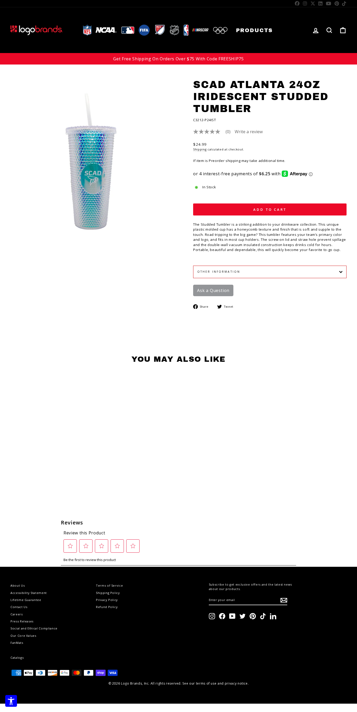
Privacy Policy (107, 600)
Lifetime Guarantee (25, 600)
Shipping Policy (108, 593)
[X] (312, 3)
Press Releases (21, 621)
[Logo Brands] (36, 30)
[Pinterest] (337, 3)
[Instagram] (305, 3)
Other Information (218, 271)
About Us (17, 585)
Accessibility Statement (28, 593)
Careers (16, 614)
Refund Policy (107, 607)
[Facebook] (297, 3)
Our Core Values (23, 636)
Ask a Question (213, 290)
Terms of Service (109, 585)
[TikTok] (344, 3)
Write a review (249, 132)
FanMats (16, 643)
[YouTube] (328, 3)
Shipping (199, 149)
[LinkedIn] (320, 3)
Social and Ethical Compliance (33, 628)
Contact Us (18, 607)
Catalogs (17, 658)
